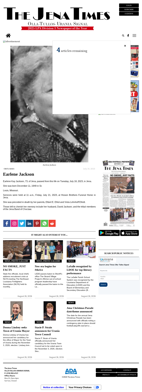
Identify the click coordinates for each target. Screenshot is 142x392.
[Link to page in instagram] (14, 223)
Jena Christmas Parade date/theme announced (80, 310)
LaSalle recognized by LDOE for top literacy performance (79, 270)
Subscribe (129, 10)
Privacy (106, 375)
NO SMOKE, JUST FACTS (14, 268)
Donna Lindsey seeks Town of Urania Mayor (16, 329)
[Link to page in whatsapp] (44, 223)
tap (134, 35)
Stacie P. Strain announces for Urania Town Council (47, 331)
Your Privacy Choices (80, 387)
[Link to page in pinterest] (36, 223)
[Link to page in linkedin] (29, 223)
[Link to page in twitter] (21, 223)
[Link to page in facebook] (6, 223)
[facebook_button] (128, 35)
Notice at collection (53, 387)
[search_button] (123, 35)
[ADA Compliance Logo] (71, 374)
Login (129, 5)
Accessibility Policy (126, 375)
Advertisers (106, 370)
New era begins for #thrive (45, 268)
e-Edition (129, 14)
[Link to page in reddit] (52, 223)
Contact (127, 370)
